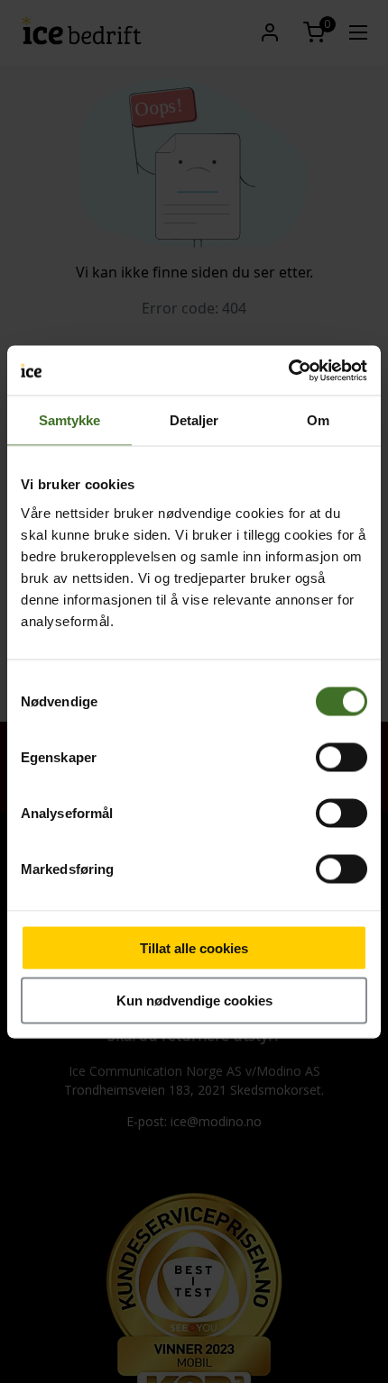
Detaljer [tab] (194, 420)
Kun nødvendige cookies (194, 1000)
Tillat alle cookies (194, 947)
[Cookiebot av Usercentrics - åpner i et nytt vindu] (288, 370)
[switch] (341, 756)
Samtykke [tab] (70, 420)
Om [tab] (318, 420)
